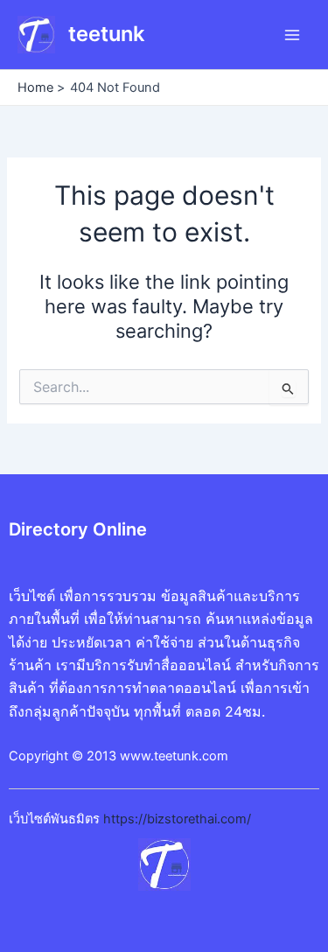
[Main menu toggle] (292, 35)
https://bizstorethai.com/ (177, 819)
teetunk (106, 33)
